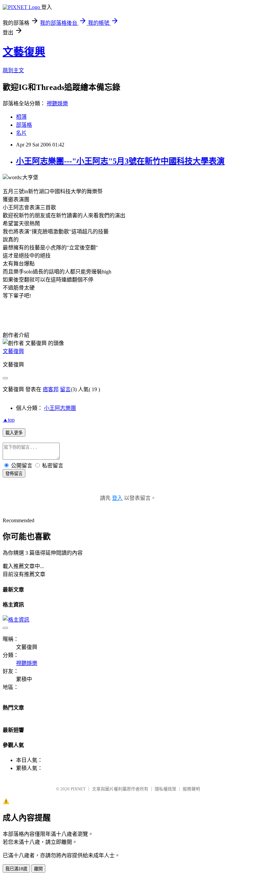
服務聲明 (191, 788)
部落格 (24, 125)
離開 (38, 868)
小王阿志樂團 (60, 408)
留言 (65, 389)
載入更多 (14, 432)
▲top (9, 420)
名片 (21, 133)
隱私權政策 (165, 788)
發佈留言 (14, 473)
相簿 (21, 117)
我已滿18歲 (16, 868)
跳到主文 (13, 70)
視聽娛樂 (57, 103)
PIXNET (78, 788)
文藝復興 (24, 52)
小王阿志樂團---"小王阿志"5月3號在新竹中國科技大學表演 (120, 161)
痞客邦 (51, 389)
